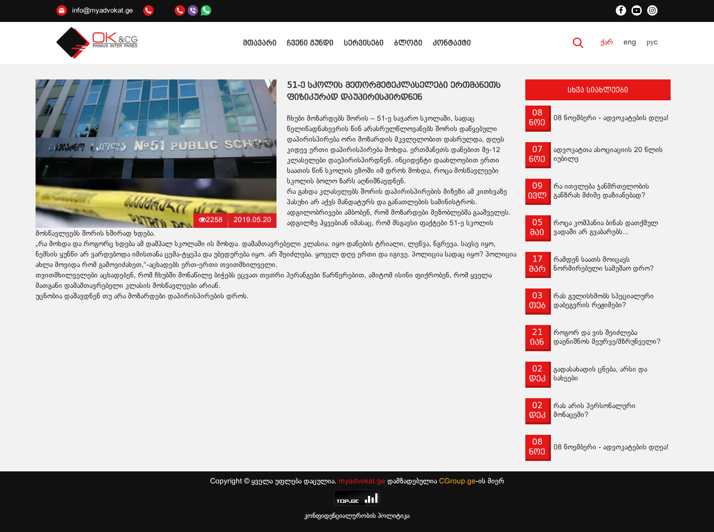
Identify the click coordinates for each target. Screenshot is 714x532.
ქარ (607, 42)
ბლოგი (408, 43)
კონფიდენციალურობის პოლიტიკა (357, 516)
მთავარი (260, 43)
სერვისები (364, 43)
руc (652, 42)
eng (630, 42)
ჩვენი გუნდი (310, 43)
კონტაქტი (452, 43)
